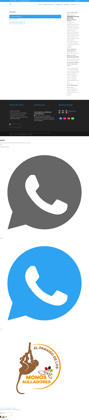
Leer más (69, 47)
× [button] (0, 137)
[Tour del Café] (70, 15)
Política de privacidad (15, 111)
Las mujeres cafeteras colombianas (42, 113)
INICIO (40, 4)
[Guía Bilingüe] (70, 87)
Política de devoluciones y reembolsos (18, 113)
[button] (1, 145)
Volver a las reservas (17, 22)
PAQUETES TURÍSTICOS (48, 4)
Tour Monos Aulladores (71, 50)
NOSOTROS (66, 4)
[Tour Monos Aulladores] (72, 53)
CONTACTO (73, 4)
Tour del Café (72, 12)
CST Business (23, 134)
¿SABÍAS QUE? (59, 4)
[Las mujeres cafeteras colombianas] (42, 116)
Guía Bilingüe (72, 85)
